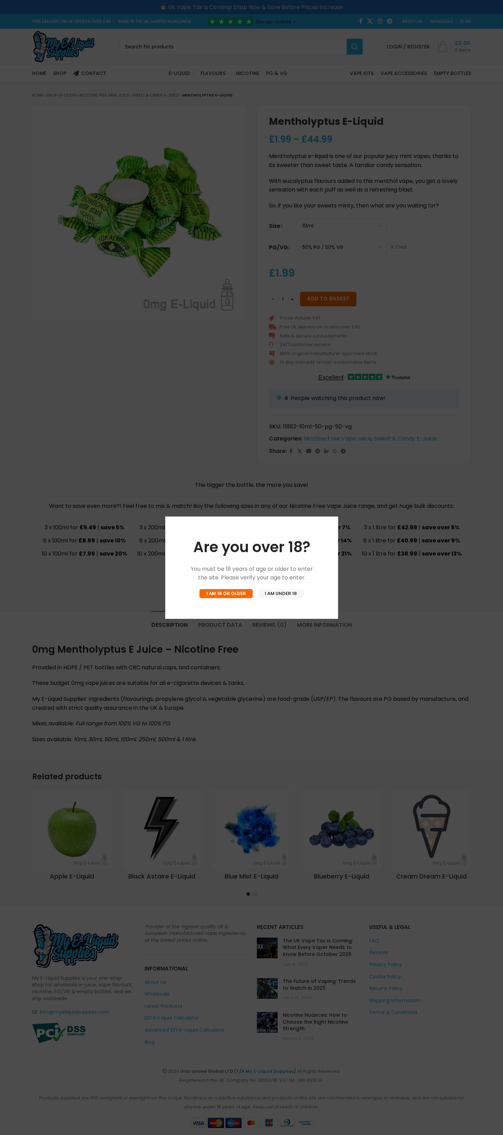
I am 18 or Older (226, 593)
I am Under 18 (281, 593)
